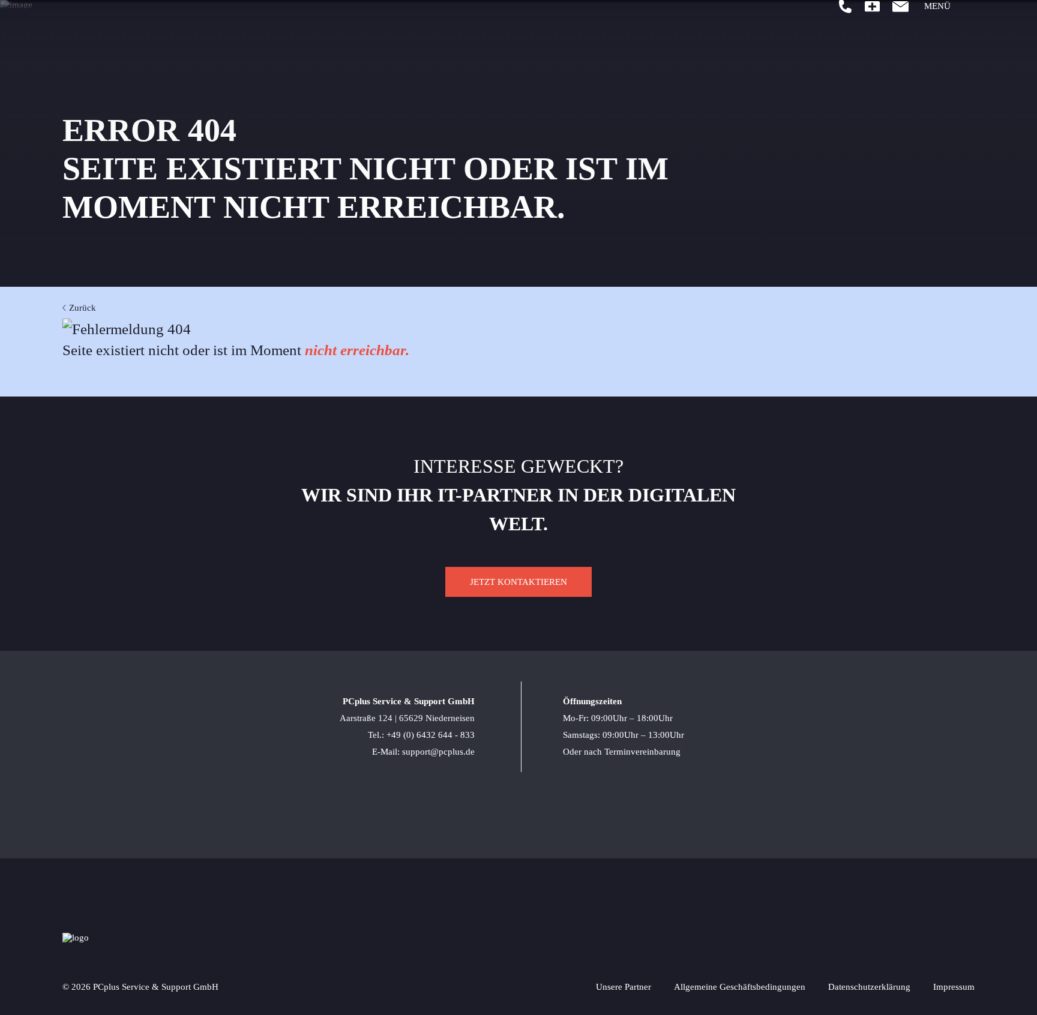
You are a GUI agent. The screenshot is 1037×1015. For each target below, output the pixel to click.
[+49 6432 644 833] (845, 6)
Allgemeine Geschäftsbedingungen (739, 987)
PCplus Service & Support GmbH (409, 701)
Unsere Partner (623, 987)
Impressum (954, 987)
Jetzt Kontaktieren (518, 582)
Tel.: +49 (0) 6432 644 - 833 (421, 735)
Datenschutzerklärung (869, 987)
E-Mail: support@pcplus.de (423, 751)
